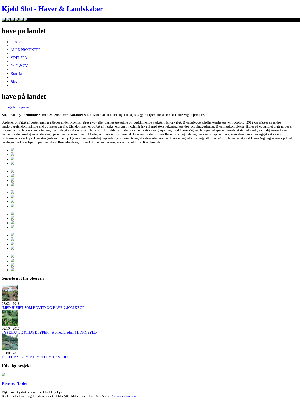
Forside (16, 42)
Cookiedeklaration (123, 396)
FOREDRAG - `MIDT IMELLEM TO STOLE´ (36, 357)
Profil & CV (19, 66)
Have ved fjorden (15, 383)
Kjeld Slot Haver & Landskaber (52, 9)
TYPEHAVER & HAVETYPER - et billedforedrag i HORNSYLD (49, 332)
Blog (14, 81)
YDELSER (19, 58)
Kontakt (16, 73)
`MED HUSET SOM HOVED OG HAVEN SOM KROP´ (44, 307)
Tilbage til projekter (15, 107)
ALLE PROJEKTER (26, 50)
